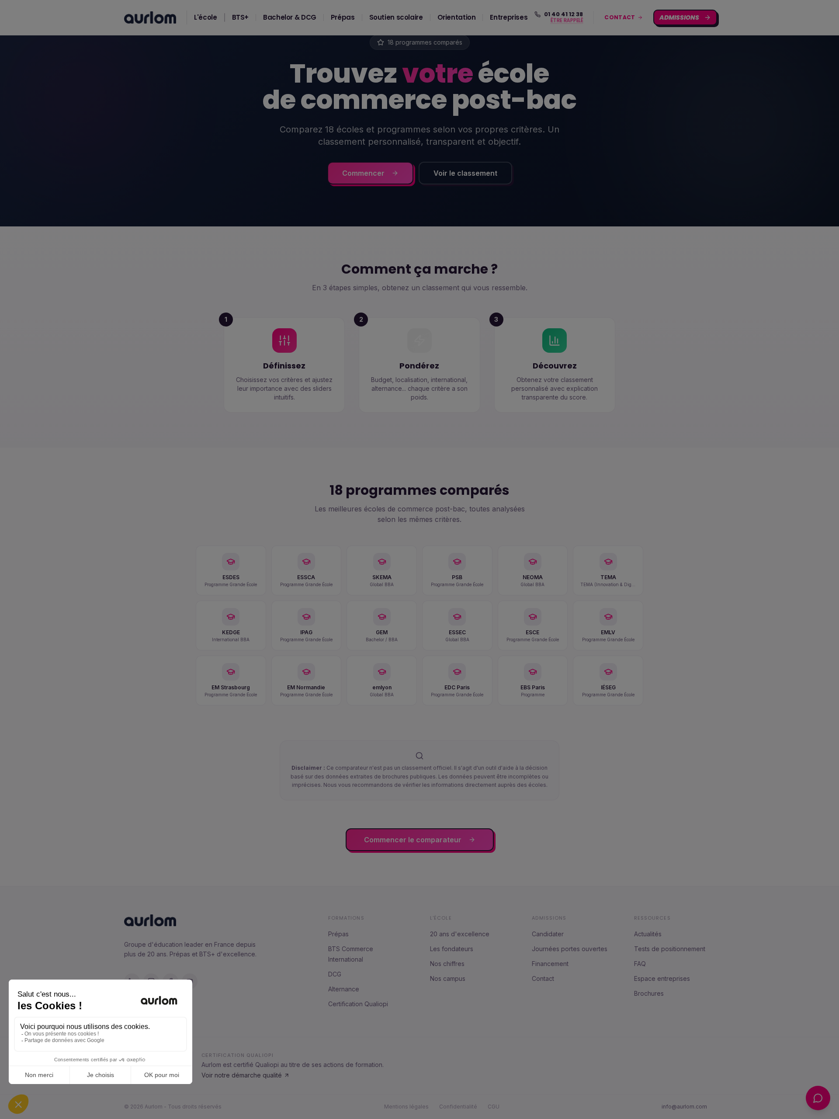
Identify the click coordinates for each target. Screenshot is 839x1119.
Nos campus (447, 978)
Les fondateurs (451, 948)
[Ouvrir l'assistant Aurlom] (818, 1098)
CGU (493, 1106)
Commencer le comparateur (412, 839)
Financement (550, 963)
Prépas (343, 17)
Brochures (649, 993)
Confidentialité (458, 1106)
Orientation (456, 17)
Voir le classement (465, 173)
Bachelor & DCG (289, 17)
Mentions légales (406, 1106)
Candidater (548, 934)
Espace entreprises (662, 978)
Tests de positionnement (669, 948)
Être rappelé (567, 21)
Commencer (363, 173)
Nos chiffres (447, 963)
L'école (205, 17)
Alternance (343, 989)
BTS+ (240, 17)
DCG (334, 974)
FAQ (640, 963)
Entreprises (508, 17)
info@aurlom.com (684, 1106)
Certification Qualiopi (358, 1004)
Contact (543, 978)
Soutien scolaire (396, 17)
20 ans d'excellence (459, 934)
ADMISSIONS (679, 17)
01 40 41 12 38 (563, 14)
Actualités (648, 934)
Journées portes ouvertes (569, 948)
